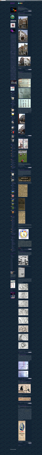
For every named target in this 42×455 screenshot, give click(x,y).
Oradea (15, 67)
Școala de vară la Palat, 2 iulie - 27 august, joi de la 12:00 (15, 208)
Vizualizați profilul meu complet (13, 278)
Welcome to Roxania (13, 164)
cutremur (12, 52)
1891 (15, 37)
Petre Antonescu (14, 68)
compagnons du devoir (12, 49)
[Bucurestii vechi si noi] (13, 14)
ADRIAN (14, 271)
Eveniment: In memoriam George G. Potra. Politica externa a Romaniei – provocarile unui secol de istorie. (13, 118)
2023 (11, 259)
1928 (15, 39)
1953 (14, 40)
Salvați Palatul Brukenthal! (15, 131)
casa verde (15, 46)
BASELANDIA (13, 185)
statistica (13, 74)
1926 (14, 39)
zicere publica (14, 79)
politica (29, 11)
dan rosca (14, 52)
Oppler (13, 67)
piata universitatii (12, 69)
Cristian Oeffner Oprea (13, 190)
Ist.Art (12, 206)
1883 (15, 36)
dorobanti (14, 54)
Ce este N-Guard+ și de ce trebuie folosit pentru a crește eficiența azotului (14, 162)
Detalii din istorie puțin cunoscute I (15, 109)
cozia (13, 50)
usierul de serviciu (12, 78)
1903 (14, 38)
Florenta (11, 56)
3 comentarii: (26, 167)
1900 (12, 38)
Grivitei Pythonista (13, 223)
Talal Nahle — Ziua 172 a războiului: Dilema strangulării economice (14, 146)
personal (11, 68)
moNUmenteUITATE (13, 112)
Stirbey (15, 74)
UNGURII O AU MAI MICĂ (13, 171)
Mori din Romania (13, 216)
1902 (13, 38)
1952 (13, 40)
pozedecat (24, 166)
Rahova (13, 71)
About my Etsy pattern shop (15, 179)
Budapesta (11, 45)
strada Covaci (15, 75)
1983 (15, 40)
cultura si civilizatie (26, 11)
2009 (11, 269)
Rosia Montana (13, 72)
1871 (13, 35)
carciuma (12, 46)
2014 (11, 265)
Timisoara (14, 77)
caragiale (11, 46)
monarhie (15, 65)
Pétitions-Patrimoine (13, 126)
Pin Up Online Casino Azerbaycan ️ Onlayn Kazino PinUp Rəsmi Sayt (14, 188)
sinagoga (11, 73)
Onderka (12, 67)
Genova (13, 57)
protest (30, 11)
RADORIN (11, 71)
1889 (12, 37)
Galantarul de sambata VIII (22, 13)
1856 (14, 34)
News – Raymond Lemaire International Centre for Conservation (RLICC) (14, 234)
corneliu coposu (12, 50)
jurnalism (28, 11)
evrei (13, 55)
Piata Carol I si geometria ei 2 (23, 251)
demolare (11, 53)
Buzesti (15, 45)
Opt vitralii (14, 139)
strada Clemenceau (12, 75)
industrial (30, 443)
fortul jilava (14, 56)
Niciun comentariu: (26, 378)
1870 (12, 35)
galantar (11, 57)
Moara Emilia (13, 65)
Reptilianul (12, 202)
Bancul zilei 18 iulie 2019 (13, 246)
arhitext (12, 194)
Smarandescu (13, 73)
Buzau (14, 45)
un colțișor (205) (13, 93)
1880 (12, 36)
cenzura (15, 47)
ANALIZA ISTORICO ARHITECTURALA (12, 3)
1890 (13, 37)
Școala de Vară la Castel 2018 (15, 113)
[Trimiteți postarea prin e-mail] (28, 69)
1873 (15, 35)
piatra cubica (15, 69)
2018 (11, 262)
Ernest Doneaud (12, 55)
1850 (13, 34)
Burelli (12, 45)
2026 (11, 255)
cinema (11, 48)
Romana (11, 72)
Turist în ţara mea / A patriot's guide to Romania (13, 221)
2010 (11, 268)
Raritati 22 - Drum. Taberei (15, 136)
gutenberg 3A (14, 58)
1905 (15, 38)
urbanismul (12, 227)
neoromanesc (14, 66)
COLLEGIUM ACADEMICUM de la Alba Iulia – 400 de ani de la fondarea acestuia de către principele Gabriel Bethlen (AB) (14, 105)
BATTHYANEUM (13, 103)
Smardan (15, 73)
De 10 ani (12, 107)
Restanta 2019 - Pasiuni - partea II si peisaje (15, 192)
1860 (15, 34)
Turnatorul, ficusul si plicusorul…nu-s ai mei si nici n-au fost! (14, 186)
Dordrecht (12, 54)
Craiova (15, 50)
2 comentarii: (26, 69)
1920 (13, 39)
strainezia (14, 76)
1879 (11, 36)
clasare (13, 48)
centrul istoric (12, 47)
